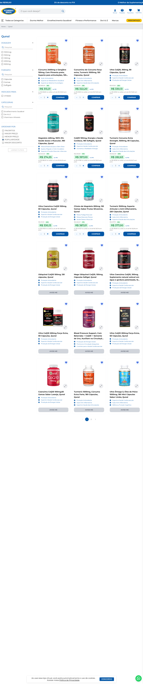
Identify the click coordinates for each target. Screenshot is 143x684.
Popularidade (12, 140)
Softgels (7, 85)
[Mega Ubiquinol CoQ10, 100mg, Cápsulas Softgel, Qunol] (89, 258)
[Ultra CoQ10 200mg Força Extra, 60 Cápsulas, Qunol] (125, 317)
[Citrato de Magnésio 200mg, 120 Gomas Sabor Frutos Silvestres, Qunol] (89, 190)
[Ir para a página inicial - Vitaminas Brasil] (8, 11)
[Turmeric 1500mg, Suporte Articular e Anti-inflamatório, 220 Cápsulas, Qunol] (125, 190)
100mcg (7, 52)
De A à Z (7, 114)
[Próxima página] (95, 419)
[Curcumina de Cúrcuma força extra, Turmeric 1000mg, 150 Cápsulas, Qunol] (89, 53)
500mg (7, 64)
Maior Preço (11, 134)
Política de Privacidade (69, 680)
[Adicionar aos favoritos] (66, 40)
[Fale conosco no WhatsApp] (138, 678)
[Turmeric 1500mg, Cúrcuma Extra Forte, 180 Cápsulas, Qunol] (89, 375)
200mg (7, 61)
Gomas (7, 82)
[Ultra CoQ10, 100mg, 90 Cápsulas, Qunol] (125, 53)
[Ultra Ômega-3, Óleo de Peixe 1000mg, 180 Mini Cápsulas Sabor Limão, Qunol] (125, 375)
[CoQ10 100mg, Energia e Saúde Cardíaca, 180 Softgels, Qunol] (89, 122)
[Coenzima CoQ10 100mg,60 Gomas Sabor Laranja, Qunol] (53, 375)
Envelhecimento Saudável (14, 111)
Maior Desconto (13, 143)
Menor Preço (12, 137)
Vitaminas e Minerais (12, 117)
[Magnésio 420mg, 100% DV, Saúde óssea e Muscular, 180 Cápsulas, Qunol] (53, 122)
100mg (7, 55)
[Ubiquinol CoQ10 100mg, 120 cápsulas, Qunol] (53, 258)
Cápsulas (8, 79)
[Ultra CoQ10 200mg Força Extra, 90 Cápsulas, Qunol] (53, 317)
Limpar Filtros (17, 150)
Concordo (106, 679)
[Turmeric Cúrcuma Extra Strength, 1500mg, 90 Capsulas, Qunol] (125, 122)
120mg (7, 58)
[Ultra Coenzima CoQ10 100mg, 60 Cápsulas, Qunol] (53, 190)
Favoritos (10, 130)
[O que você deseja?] (63, 11)
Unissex (7, 96)
